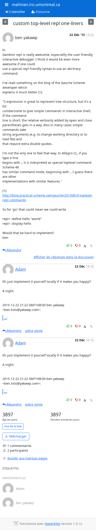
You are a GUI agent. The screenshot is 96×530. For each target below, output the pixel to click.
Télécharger (17, 436)
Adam (20, 269)
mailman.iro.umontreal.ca (36, 4)
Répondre (13, 250)
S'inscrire (42, 12)
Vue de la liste (13, 426)
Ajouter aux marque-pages (27, 458)
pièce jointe (34, 331)
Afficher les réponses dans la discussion (64, 257)
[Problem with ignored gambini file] (5, 22)
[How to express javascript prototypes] (91, 22)
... (5, 317)
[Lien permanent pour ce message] (91, 246)
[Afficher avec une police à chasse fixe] (85, 246)
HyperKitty (52, 524)
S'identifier (16, 12)
